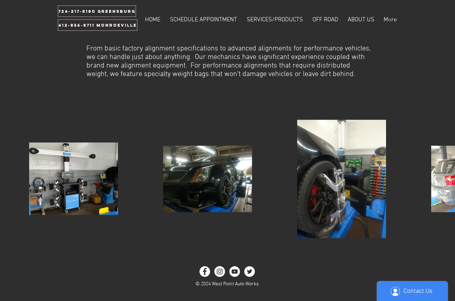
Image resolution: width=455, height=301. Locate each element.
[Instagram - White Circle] (219, 271)
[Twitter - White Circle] (249, 271)
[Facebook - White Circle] (204, 271)
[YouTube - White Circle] (234, 271)
